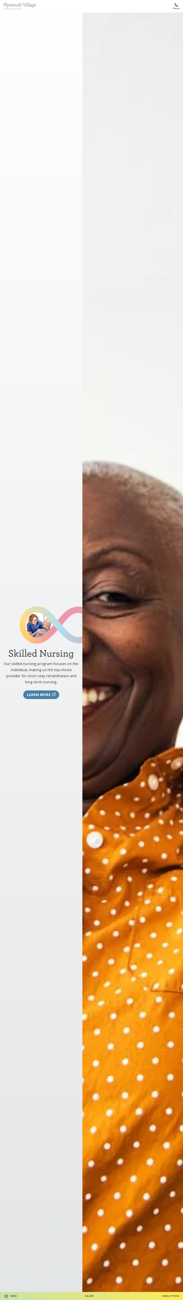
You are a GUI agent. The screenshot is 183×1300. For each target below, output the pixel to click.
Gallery (89, 1295)
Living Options (171, 1295)
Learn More (39, 694)
